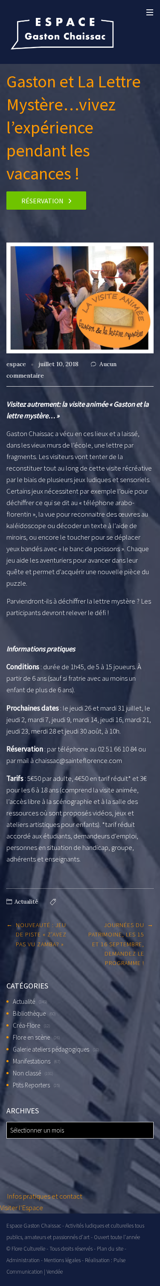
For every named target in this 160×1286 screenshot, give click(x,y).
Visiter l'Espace (21, 1207)
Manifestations (31, 1061)
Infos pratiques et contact (44, 1196)
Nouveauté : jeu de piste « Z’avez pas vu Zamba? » (41, 934)
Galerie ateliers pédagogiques (51, 1049)
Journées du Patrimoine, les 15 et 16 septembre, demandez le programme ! (116, 944)
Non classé (27, 1073)
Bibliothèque (29, 1013)
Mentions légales (62, 1260)
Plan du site (110, 1248)
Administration (23, 1260)
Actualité (26, 901)
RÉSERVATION (42, 201)
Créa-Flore (26, 1025)
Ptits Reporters (31, 1085)
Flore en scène (31, 1037)
